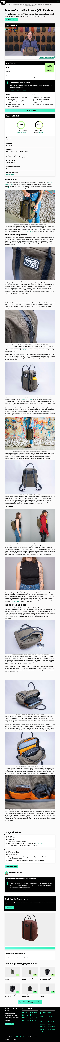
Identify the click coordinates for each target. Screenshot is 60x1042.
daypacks (7, 188)
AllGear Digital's (20, 1036)
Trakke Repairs (10, 174)
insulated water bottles (26, 399)
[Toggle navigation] (58, 1)
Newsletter (42, 1024)
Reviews (42, 1019)
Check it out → (30, 957)
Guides (49, 1019)
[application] (30, 41)
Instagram (41, 132)
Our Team (42, 1026)
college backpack (16, 601)
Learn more (32, 5)
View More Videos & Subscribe (46, 57)
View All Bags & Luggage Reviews (30, 1002)
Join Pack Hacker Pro (15, 90)
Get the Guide (9, 907)
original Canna (39, 843)
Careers (49, 1012)
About (41, 1016)
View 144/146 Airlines (21, 132)
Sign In (24, 90)
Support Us (50, 1016)
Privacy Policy (51, 1029)
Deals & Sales (51, 1021)
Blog (41, 1021)
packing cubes (30, 231)
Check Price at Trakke (11, 19)
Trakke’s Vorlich (27, 350)
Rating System (51, 1026)
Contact (49, 1024)
